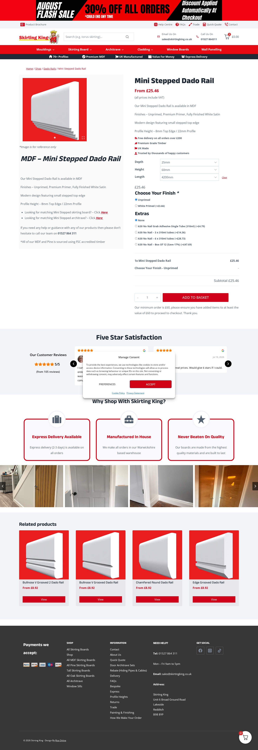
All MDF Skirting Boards (81, 660)
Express (114, 691)
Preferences (107, 384)
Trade (113, 707)
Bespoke (115, 686)
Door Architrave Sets (122, 665)
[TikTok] (219, 650)
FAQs (113, 681)
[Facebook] (200, 650)
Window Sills (74, 686)
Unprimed (144, 199)
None (141, 220)
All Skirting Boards (78, 649)
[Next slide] (255, 486)
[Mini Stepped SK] (55, 109)
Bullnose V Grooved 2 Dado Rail (43, 583)
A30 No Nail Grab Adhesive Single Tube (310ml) (171, 226)
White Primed (151, 206)
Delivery (115, 675)
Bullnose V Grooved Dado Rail (98, 583)
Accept (150, 384)
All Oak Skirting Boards (80, 675)
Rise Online (60, 740)
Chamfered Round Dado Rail (154, 583)
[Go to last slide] (3, 486)
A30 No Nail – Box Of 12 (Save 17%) (165, 244)
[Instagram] (210, 650)
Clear (224, 177)
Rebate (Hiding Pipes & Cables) (128, 670)
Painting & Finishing (122, 712)
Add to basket (195, 297)
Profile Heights (119, 696)
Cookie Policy (118, 392)
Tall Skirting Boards (78, 670)
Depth (139, 162)
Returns (114, 702)
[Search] (127, 37)
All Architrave (75, 681)
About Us (115, 654)
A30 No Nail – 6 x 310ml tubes (162, 238)
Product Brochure (36, 24)
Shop (70, 654)
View (44, 599)
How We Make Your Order (126, 717)
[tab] (55, 137)
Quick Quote (117, 660)
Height (139, 169)
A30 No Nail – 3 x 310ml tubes (162, 232)
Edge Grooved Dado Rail (208, 583)
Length (140, 177)
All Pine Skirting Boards (81, 665)
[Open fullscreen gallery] (83, 137)
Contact (114, 649)
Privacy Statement (135, 392)
